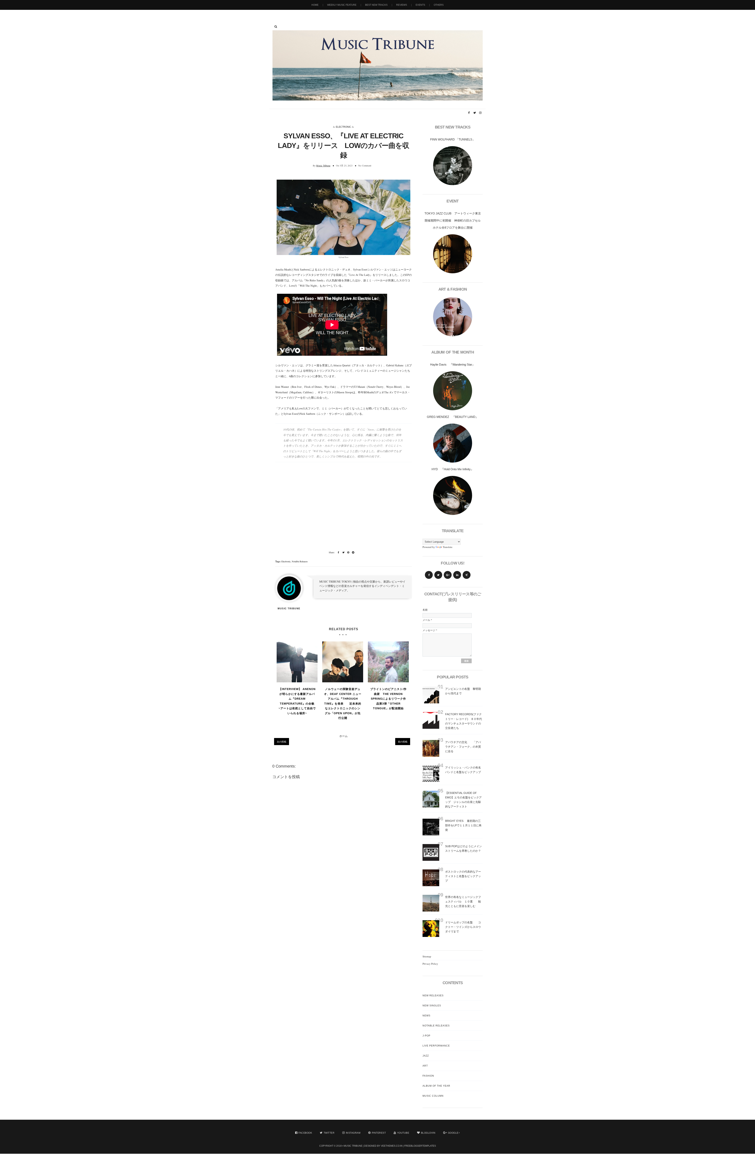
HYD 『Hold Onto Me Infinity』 (453, 469)
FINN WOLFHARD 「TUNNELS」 (452, 139)
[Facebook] (429, 575)
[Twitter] (438, 575)
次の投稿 (281, 741)
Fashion (428, 1075)
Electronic (343, 127)
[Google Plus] (448, 575)
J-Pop (426, 1035)
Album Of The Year (436, 1085)
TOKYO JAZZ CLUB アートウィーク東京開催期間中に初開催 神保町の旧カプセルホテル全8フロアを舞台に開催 (452, 220)
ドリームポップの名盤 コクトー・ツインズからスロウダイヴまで (463, 927)
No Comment (364, 165)
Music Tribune (323, 165)
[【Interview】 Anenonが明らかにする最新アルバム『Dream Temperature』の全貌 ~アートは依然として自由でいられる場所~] (297, 662)
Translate (447, 547)
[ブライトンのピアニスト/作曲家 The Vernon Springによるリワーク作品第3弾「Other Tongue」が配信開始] (388, 662)
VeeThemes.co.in (391, 1145)
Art (425, 1065)
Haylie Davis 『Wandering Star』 (452, 364)
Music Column (433, 1096)
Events (420, 5)
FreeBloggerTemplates (420, 1145)
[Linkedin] (457, 575)
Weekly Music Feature (341, 5)
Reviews (401, 5)
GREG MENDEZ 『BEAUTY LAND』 (452, 416)
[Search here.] (275, 26)
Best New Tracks (376, 5)
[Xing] (466, 575)
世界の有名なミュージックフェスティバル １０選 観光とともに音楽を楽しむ (463, 901)
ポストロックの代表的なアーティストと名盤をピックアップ (463, 876)
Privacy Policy (430, 963)
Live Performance (436, 1045)
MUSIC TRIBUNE (353, 1145)
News (426, 1015)
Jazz (426, 1055)
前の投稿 (402, 741)
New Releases (433, 995)
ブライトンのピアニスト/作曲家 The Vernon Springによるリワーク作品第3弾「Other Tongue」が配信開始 (388, 698)
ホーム (343, 736)
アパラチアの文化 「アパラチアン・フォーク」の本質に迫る (463, 747)
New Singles (432, 1005)
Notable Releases (300, 561)
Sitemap (427, 956)
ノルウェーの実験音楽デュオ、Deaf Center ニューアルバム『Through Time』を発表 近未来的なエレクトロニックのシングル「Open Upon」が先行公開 (342, 703)
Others (439, 5)
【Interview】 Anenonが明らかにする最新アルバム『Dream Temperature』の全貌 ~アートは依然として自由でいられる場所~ (297, 701)
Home (315, 5)
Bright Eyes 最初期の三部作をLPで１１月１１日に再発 (463, 825)
